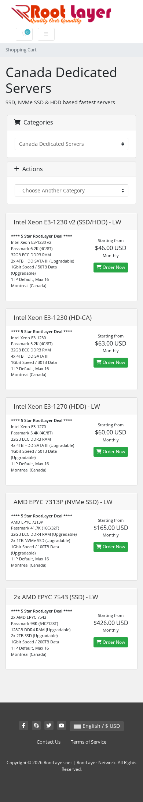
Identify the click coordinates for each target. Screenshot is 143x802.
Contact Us (48, 742)
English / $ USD (100, 725)
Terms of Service (88, 742)
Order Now (113, 267)
